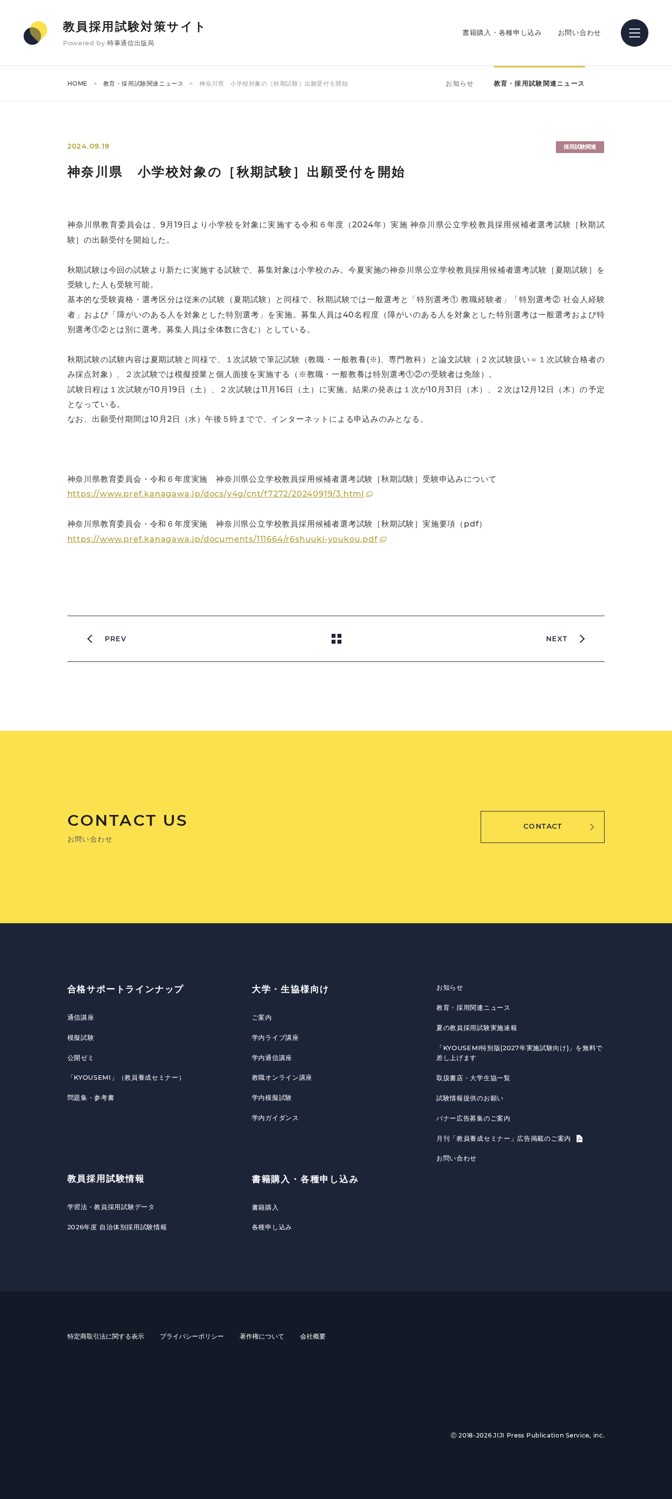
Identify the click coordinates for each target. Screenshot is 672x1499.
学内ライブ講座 (275, 1037)
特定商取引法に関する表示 (105, 1336)
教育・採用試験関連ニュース (143, 83)
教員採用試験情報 (106, 1178)
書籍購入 (265, 1207)
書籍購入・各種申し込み (502, 32)
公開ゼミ (80, 1058)
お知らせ (460, 83)
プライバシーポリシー (192, 1336)
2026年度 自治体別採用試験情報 (117, 1227)
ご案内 (262, 1017)
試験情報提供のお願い (470, 1098)
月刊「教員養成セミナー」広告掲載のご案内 (505, 1138)
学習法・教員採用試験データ (111, 1207)
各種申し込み (272, 1227)
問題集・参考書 (91, 1097)
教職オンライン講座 (282, 1077)
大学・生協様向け (291, 989)
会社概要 (313, 1336)
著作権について (262, 1336)
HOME (77, 83)
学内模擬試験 (272, 1097)
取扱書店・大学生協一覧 (473, 1078)
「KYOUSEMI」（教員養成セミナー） (126, 1077)
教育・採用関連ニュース (473, 1007)
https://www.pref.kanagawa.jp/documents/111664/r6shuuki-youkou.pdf (222, 539)
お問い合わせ (579, 32)
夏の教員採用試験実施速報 (476, 1027)
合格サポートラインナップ (125, 989)
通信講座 (80, 1017)
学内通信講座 (272, 1058)
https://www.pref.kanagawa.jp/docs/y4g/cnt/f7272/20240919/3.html (215, 494)
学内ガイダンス (275, 1118)
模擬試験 (80, 1037)
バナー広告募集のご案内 (473, 1118)
